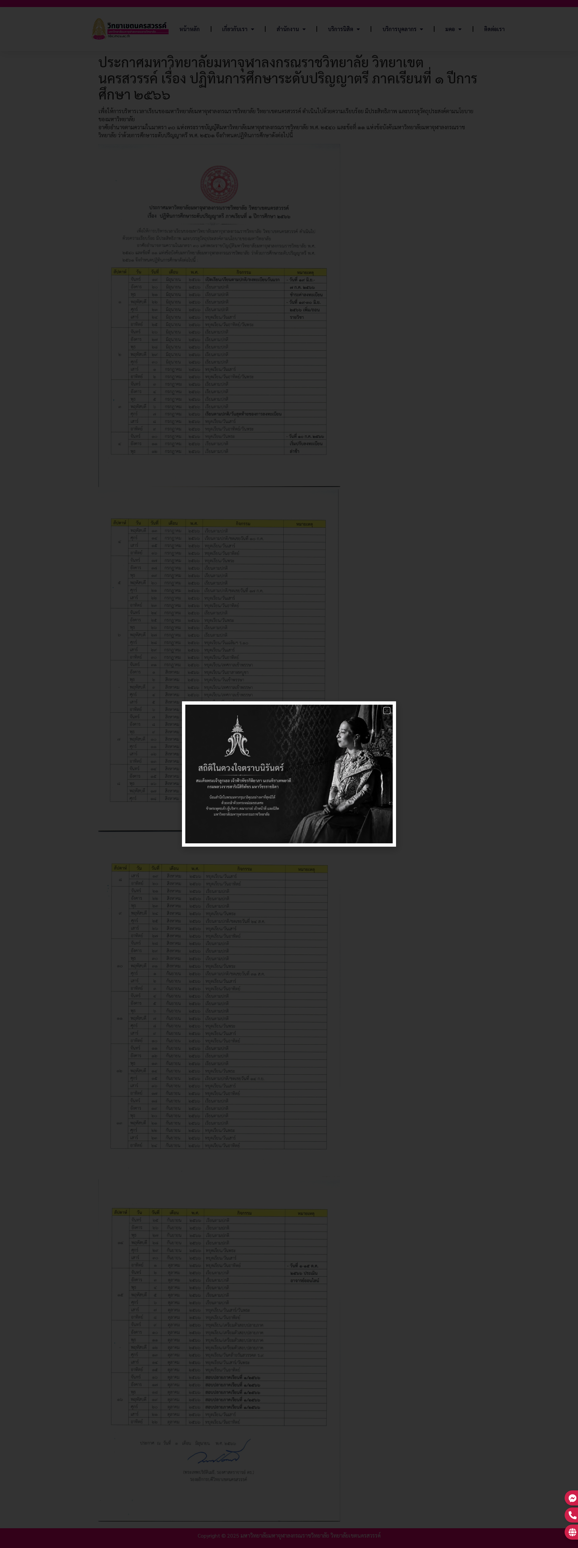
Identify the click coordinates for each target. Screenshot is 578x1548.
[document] (289, 774)
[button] (386, 710)
